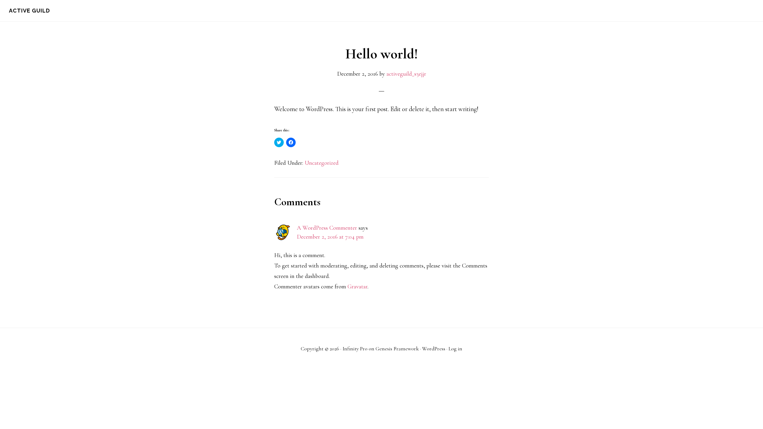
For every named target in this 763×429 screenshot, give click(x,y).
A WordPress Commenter (327, 227)
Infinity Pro (354, 348)
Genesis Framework (397, 348)
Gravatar (357, 286)
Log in (455, 348)
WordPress (433, 348)
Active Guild (29, 10)
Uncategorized (322, 163)
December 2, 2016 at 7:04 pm (330, 236)
